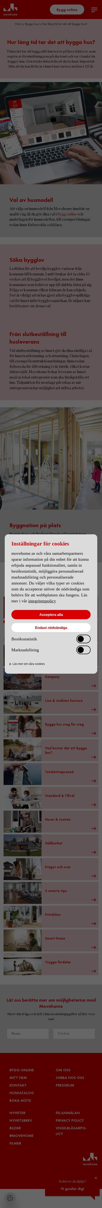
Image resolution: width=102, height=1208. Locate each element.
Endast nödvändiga (51, 628)
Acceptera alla (51, 615)
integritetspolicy (42, 601)
